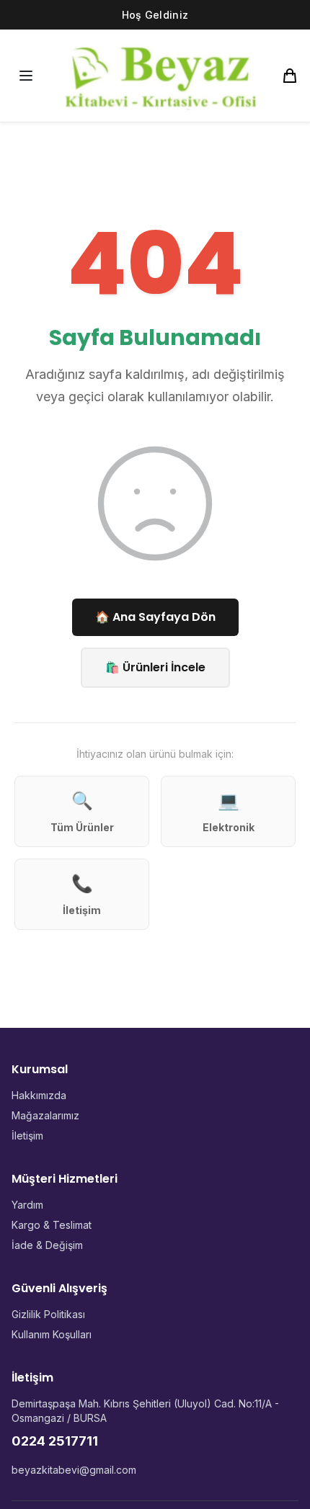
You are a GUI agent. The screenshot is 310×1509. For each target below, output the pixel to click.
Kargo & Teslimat (52, 1225)
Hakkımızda (39, 1095)
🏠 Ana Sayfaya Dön (155, 617)
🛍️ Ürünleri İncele (155, 667)
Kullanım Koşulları (52, 1334)
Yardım (27, 1205)
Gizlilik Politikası (48, 1314)
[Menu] (26, 75)
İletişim (27, 1135)
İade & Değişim (47, 1245)
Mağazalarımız (45, 1115)
